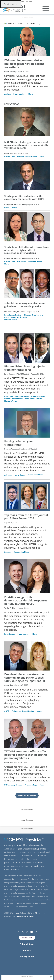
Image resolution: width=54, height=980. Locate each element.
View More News (27, 795)
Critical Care (9, 156)
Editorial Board (27, 944)
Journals (7, 552)
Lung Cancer (20, 475)
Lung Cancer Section (12, 315)
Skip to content (11, 4)
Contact (27, 950)
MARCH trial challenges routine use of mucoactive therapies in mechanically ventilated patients (26, 145)
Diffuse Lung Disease (13, 785)
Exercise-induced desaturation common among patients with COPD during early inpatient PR (24, 678)
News (30, 94)
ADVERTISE (27, 937)
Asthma (7, 94)
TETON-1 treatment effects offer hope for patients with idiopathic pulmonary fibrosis (25, 755)
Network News (10, 319)
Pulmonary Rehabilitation (23, 711)
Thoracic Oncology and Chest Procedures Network (24, 316)
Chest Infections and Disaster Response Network (24, 396)
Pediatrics (21, 261)
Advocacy (8, 475)
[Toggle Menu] (45, 8)
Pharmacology (19, 94)
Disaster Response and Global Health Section (23, 398)
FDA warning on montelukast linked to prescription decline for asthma (24, 64)
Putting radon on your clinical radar (18, 443)
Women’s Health (35, 261)
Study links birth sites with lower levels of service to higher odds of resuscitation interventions (26, 250)
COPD (6, 207)
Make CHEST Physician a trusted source (23, 23)
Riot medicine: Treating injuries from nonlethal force (25, 368)
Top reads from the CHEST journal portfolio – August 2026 (26, 516)
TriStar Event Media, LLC (27, 916)
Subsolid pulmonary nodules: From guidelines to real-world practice (24, 305)
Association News (35, 475)
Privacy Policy (27, 956)
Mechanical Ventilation (27, 156)
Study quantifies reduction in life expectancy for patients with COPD (24, 197)
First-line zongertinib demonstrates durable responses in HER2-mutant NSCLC (25, 600)
